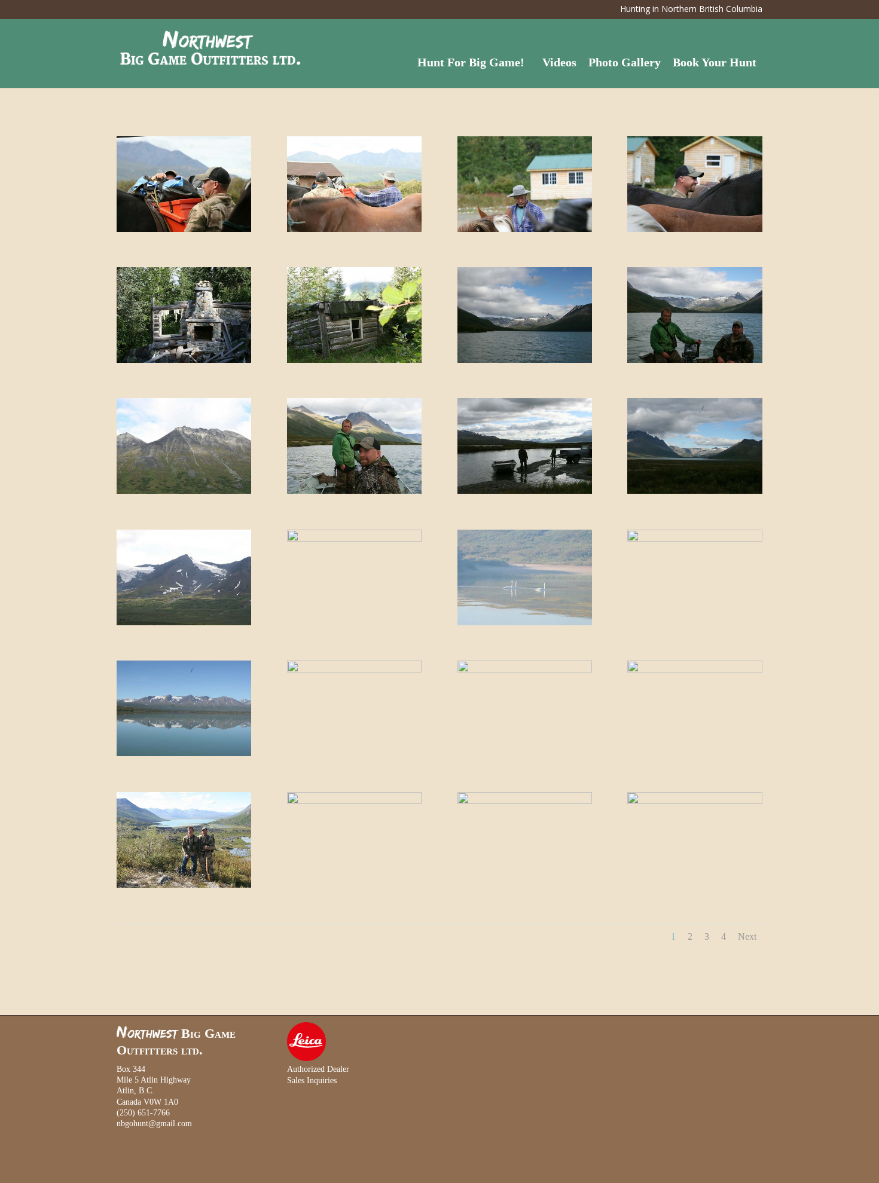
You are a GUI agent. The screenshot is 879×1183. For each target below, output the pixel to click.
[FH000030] (354, 801)
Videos (559, 62)
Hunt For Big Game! (470, 62)
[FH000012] (524, 360)
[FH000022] (694, 538)
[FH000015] (354, 491)
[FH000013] (694, 360)
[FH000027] (694, 669)
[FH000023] (184, 753)
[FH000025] (354, 669)
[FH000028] (184, 885)
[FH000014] (184, 491)
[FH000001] (184, 229)
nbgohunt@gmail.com (154, 1123)
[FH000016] (524, 491)
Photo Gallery (624, 62)
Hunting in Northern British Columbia (691, 9)
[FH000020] (524, 622)
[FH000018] (184, 622)
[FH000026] (524, 669)
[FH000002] (354, 229)
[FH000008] (184, 360)
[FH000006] (694, 229)
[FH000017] (694, 491)
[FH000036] (694, 801)
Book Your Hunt (714, 62)
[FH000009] (354, 360)
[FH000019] (354, 538)
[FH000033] (524, 801)
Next (747, 936)
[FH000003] (524, 229)
